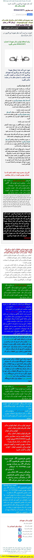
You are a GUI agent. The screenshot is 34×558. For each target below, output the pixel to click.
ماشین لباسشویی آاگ (24, 485)
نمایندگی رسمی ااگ (27, 536)
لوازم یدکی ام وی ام (27, 534)
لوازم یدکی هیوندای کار (10, 551)
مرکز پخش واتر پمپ (27, 531)
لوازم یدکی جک (20, 6)
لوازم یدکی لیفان (24, 431)
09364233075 (15, 556)
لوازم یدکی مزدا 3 (19, 307)
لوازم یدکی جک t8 (28, 523)
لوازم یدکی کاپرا (19, 411)
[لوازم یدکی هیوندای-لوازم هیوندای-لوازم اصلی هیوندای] (17, 0)
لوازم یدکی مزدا (20, 386)
